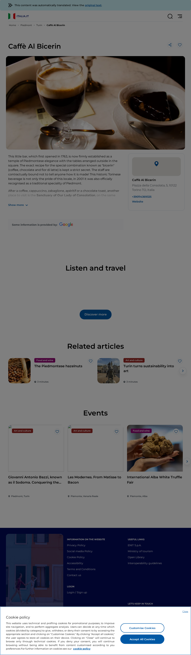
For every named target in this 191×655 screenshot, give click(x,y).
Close (185, 611)
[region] (95, 631)
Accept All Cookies (142, 639)
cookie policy (81, 648)
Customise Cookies (142, 628)
